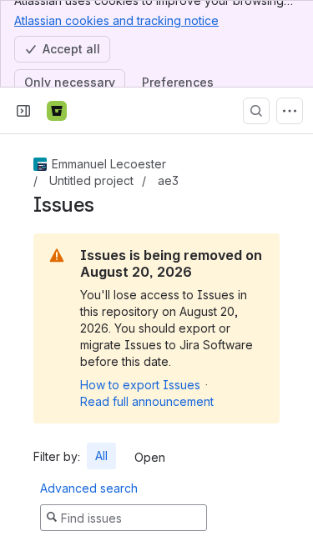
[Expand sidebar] (23, 111)
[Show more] (289, 111)
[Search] (256, 111)
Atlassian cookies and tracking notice (116, 20)
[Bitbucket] (56, 111)
